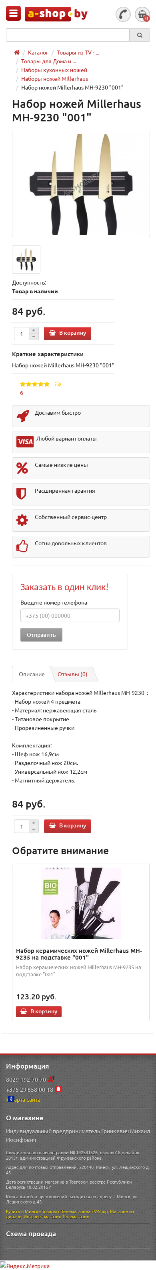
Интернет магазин (42, 1216)
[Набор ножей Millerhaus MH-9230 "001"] (81, 184)
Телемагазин (75, 1216)
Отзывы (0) (73, 673)
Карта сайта (25, 1099)
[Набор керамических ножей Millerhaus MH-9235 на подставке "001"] (81, 903)
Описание (32, 673)
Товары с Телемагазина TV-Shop (75, 1211)
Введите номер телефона (53, 602)
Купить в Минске (23, 1211)
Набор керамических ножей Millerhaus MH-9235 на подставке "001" (79, 953)
